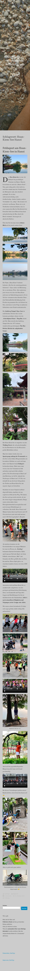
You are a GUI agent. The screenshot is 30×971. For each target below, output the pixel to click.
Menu (16, 75)
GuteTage (7, 893)
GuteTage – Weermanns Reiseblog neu (15, 61)
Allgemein (15, 893)
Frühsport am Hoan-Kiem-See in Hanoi (14, 150)
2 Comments (7, 896)
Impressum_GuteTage (8, 960)
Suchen (5, 905)
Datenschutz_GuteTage (9, 953)
